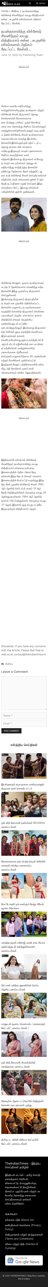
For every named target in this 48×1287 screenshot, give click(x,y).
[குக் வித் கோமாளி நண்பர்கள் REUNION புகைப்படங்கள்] (24, 805)
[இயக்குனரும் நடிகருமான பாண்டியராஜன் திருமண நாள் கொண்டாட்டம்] (24, 766)
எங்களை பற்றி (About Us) (19, 1219)
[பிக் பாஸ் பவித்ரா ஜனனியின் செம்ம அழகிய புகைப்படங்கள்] (24, 967)
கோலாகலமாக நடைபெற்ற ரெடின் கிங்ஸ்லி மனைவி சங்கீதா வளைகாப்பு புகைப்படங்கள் (23, 865)
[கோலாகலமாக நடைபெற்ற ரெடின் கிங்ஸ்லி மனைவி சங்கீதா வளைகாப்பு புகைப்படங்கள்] (24, 843)
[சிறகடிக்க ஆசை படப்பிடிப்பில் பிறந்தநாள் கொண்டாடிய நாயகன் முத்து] (24, 1083)
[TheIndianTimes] (10, 3)
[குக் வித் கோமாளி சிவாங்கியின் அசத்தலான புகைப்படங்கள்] (24, 1044)
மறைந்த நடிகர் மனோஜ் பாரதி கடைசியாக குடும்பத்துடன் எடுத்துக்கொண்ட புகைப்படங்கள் (23, 946)
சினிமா (15, 11)
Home (4, 11)
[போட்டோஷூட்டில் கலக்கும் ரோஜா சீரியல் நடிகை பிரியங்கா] (24, 886)
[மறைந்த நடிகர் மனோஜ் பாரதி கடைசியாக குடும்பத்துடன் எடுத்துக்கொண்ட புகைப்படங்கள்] (24, 925)
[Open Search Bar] (30, 3)
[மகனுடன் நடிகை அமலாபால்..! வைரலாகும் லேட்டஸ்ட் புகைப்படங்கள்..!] (24, 1006)
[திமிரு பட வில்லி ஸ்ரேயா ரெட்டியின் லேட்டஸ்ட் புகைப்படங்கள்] (24, 1121)
